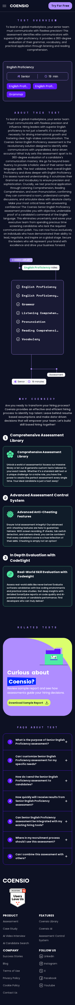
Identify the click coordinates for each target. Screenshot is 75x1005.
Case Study (10, 928)
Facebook (50, 978)
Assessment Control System (52, 938)
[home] (18, 5)
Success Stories (13, 956)
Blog (5, 963)
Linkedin (49, 956)
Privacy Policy (11, 978)
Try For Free (60, 6)
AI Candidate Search (16, 943)
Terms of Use (11, 971)
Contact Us (10, 992)
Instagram (50, 963)
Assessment (10, 921)
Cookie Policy (11, 985)
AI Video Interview (14, 936)
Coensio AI (45, 928)
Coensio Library (48, 921)
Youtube (49, 985)
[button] (4, 6)
